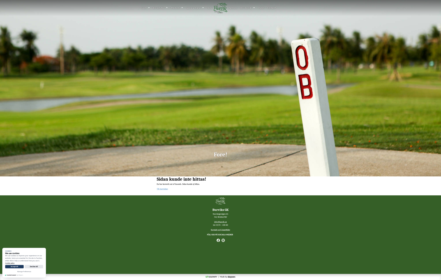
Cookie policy (9, 263)
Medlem (175, 8)
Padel (261, 8)
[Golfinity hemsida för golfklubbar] (212, 277)
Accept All (14, 267)
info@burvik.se (220, 222)
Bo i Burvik (245, 8)
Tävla (210, 8)
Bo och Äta (158, 8)
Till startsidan (162, 189)
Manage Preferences (24, 272)
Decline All (34, 267)
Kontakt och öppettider (220, 230)
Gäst (144, 8)
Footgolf (271, 8)
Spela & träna (193, 8)
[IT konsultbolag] (232, 277)
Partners (233, 8)
